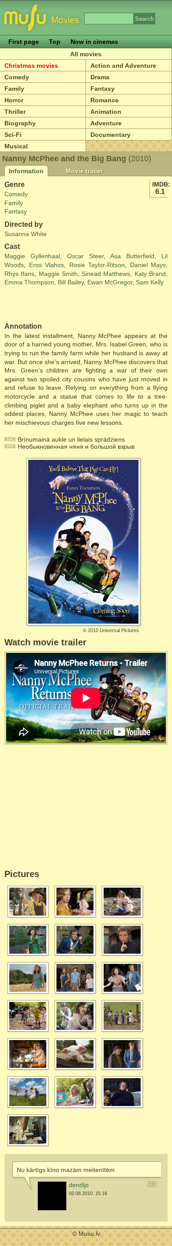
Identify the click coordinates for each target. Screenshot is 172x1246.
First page (23, 41)
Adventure (106, 123)
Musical (16, 146)
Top (54, 41)
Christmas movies (31, 65)
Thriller (15, 111)
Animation (105, 111)
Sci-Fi (13, 134)
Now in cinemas (94, 41)
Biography (20, 123)
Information (26, 171)
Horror (13, 100)
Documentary (110, 134)
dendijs (79, 1184)
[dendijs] (52, 1196)
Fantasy (102, 88)
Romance (104, 100)
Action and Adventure (123, 65)
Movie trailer (84, 171)
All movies (85, 54)
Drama (99, 77)
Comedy (16, 77)
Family (14, 88)
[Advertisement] (56, 304)
